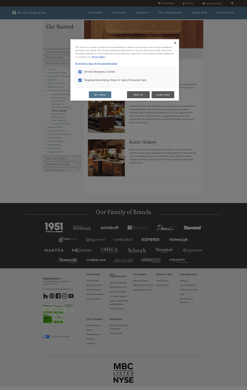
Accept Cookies (163, 94)
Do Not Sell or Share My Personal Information (96, 63)
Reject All (138, 94)
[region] (124, 70)
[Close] (175, 43)
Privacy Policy (98, 56)
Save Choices (100, 94)
